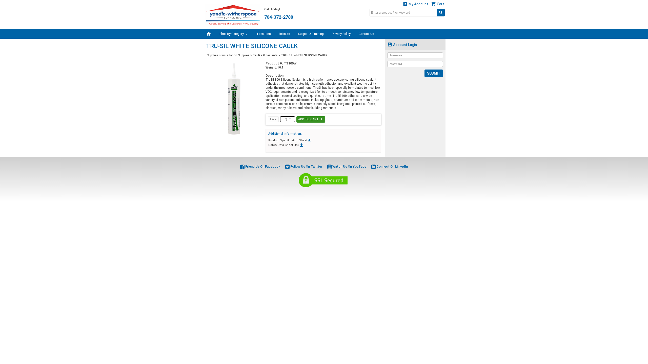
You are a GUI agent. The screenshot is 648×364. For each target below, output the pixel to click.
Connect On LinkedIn (392, 166)
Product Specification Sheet (290, 140)
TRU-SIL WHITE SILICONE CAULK (304, 55)
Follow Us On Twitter (306, 166)
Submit (433, 73)
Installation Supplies (235, 55)
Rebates (284, 34)
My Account (415, 4)
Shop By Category (232, 34)
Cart (437, 4)
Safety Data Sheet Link (286, 145)
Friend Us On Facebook (262, 166)
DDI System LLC (349, 193)
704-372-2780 (278, 17)
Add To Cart (310, 119)
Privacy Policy (341, 34)
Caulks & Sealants (265, 55)
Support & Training (311, 34)
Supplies (212, 55)
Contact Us (366, 34)
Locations (264, 34)
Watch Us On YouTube (349, 166)
